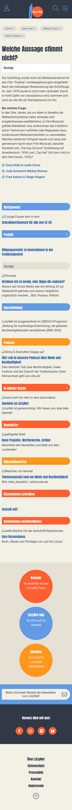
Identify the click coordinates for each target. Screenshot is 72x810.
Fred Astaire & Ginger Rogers (25, 177)
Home (8, 28)
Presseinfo (36, 772)
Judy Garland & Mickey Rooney (26, 171)
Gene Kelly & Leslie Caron (23, 165)
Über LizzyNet (36, 759)
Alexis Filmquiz (13, 35)
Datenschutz (36, 765)
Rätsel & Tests (50, 28)
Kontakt (36, 779)
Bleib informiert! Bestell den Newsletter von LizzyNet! (31, 694)
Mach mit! (27, 28)
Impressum (36, 785)
